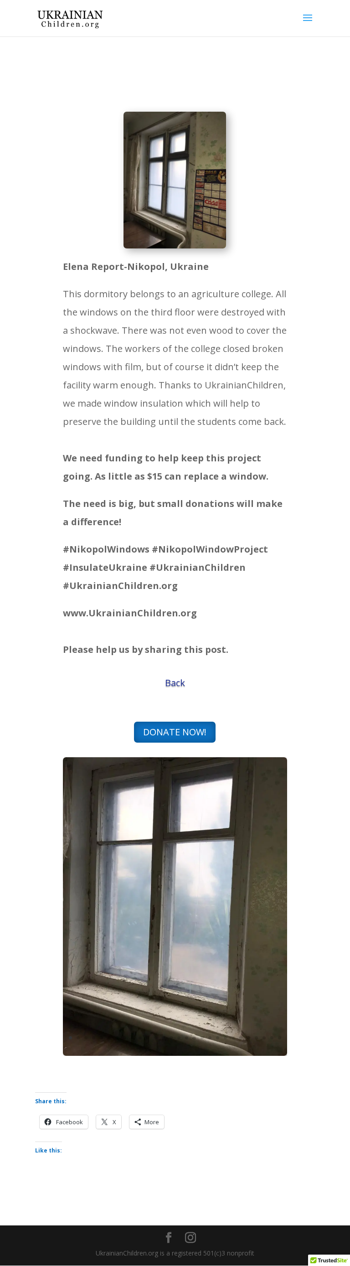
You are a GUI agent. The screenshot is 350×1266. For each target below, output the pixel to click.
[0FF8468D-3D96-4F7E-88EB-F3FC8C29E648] (175, 1053)
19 (209, 1037)
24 (248, 1037)
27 (271, 1037)
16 (186, 1037)
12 (155, 1037)
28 (279, 1037)
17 (194, 1037)
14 (171, 1037)
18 (202, 1037)
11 (147, 1037)
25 (256, 1037)
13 (163, 1037)
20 (217, 1037)
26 (264, 1037)
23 (240, 1037)
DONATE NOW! (174, 732)
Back (175, 683)
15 (178, 1037)
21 (225, 1037)
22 (233, 1037)
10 (140, 1037)
